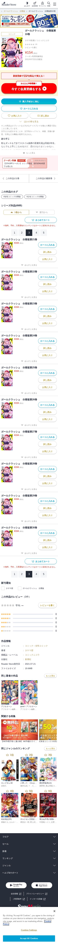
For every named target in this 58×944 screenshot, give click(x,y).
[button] (37, 899)
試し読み (45, 116)
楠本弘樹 (24, 786)
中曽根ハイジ (44, 822)
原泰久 (4, 786)
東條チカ (4, 822)
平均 (17, 605)
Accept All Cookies (29, 938)
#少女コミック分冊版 (35, 197)
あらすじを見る (31, 265)
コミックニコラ (43, 40)
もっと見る (30, 153)
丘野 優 (54, 822)
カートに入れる (30, 108)
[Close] (54, 911)
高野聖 (42, 786)
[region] (29, 925)
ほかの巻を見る (31, 121)
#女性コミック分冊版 (12, 197)
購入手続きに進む (30, 101)
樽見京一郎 (24, 822)
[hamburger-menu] (54, 4)
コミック (11, 34)
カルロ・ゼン (14, 822)
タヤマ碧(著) (30, 40)
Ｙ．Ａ (31, 786)
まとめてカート (42, 220)
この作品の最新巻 (44, 178)
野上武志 (33, 822)
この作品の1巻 (12, 178)
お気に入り (16, 116)
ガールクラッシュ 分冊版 (14, 11)
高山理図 (49, 786)
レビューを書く (31, 47)
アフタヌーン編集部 (9, 709)
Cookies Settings (29, 930)
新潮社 (28, 659)
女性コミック (41, 646)
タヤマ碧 (9, 588)
